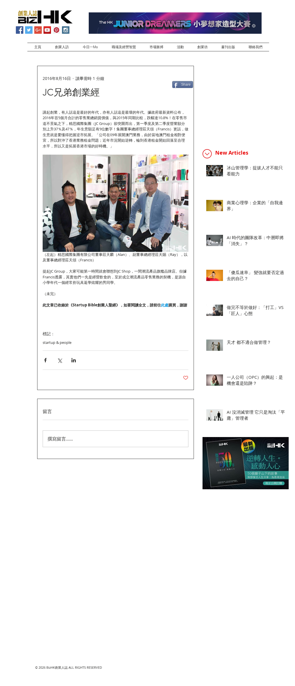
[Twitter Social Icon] (29, 30)
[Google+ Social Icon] (38, 30)
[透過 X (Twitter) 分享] (59, 360)
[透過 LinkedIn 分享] (73, 360)
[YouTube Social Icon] (47, 30)
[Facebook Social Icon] (19, 30)
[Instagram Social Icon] (65, 30)
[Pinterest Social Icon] (56, 30)
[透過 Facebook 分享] (45, 360)
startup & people (57, 342)
